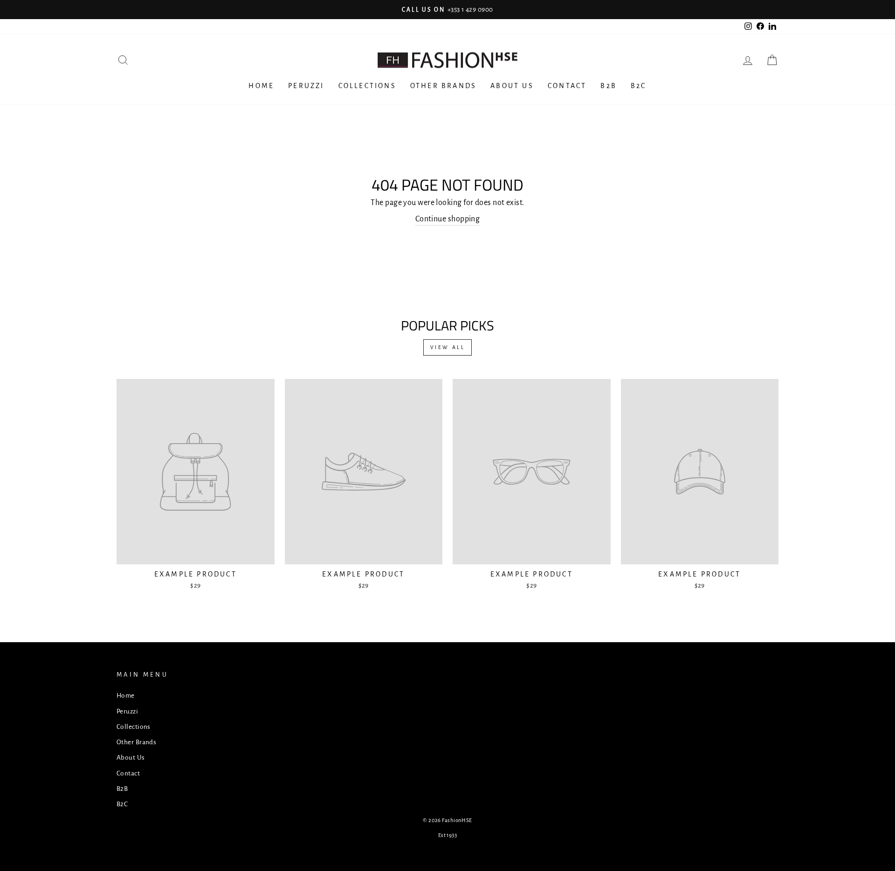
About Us (512, 85)
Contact (567, 85)
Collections (367, 85)
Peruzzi (306, 85)
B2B (608, 85)
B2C (639, 85)
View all (447, 347)
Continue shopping (447, 219)
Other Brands (443, 85)
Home (261, 85)
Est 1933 (447, 835)
